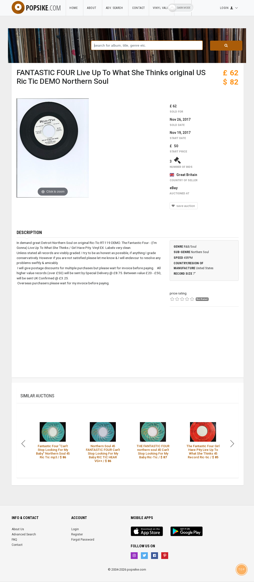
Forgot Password (82, 539)
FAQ (14, 539)
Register (77, 534)
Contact (138, 8)
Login (75, 529)
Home (74, 8)
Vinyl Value (162, 8)
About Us (18, 529)
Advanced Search (24, 534)
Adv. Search (115, 8)
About (92, 8)
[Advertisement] (204, 347)
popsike (43, 7)
